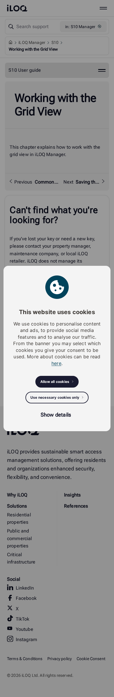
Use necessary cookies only (54, 397)
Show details (56, 415)
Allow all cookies (54, 381)
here (56, 363)
